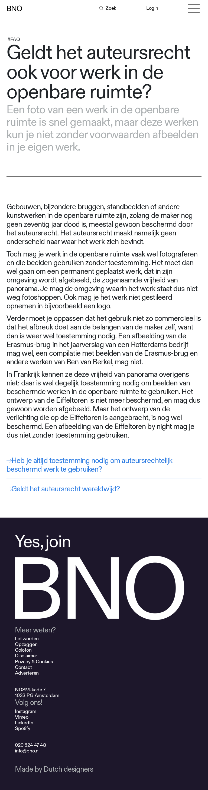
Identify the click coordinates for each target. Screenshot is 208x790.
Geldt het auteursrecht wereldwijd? (65, 489)
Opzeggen (26, 644)
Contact (23, 667)
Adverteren (27, 673)
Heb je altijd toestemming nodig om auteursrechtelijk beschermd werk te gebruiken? (89, 465)
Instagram (25, 711)
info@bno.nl (27, 751)
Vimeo (21, 717)
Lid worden (27, 639)
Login (152, 8)
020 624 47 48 (30, 745)
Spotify (22, 728)
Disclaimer (26, 656)
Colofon (23, 650)
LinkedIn (24, 723)
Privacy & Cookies (34, 662)
